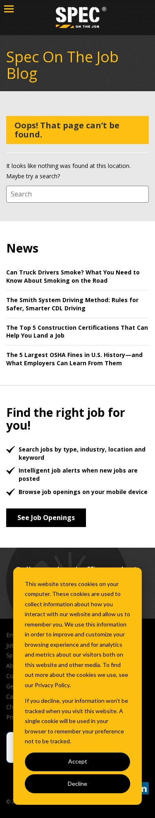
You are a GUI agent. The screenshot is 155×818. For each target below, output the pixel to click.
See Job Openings (46, 517)
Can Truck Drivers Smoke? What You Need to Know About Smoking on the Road (73, 276)
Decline (77, 783)
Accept (77, 761)
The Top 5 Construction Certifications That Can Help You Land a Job (77, 332)
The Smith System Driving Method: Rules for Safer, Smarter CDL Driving (72, 304)
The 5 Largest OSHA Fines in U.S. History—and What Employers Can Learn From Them (74, 359)
